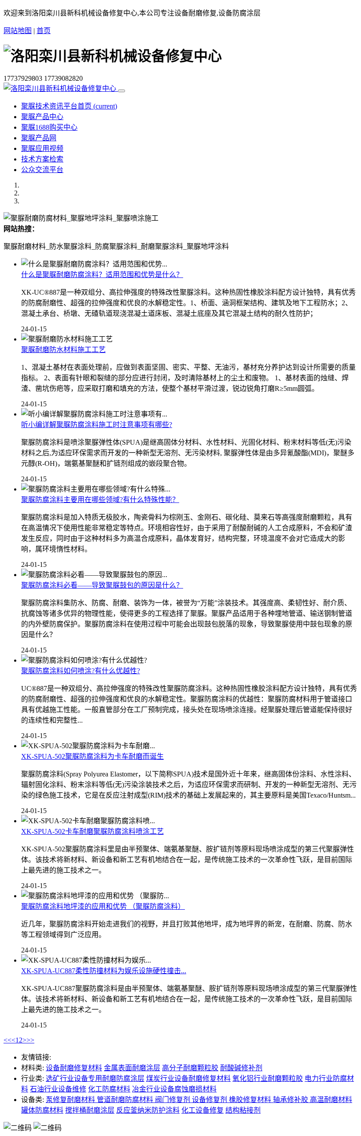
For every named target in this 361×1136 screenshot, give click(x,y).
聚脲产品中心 (42, 116)
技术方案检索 (42, 159)
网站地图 (18, 30)
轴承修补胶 (291, 1099)
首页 (44, 30)
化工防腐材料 (109, 1089)
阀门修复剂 (173, 1099)
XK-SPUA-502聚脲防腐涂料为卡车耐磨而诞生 (92, 756)
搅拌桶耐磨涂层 (89, 1110)
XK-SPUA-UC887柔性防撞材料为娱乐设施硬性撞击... (103, 971)
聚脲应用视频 (42, 148)
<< (7, 1040)
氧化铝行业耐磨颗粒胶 (267, 1078)
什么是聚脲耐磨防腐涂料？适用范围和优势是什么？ (102, 274)
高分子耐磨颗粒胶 (190, 1068)
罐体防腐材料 (42, 1110)
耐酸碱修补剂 (241, 1068)
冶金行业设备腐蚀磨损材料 (174, 1089)
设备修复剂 (210, 1099)
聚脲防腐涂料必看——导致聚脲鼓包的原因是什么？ (102, 585)
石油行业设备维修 (58, 1089)
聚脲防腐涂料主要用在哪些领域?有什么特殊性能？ (100, 499)
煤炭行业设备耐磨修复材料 (188, 1078)
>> (30, 1040)
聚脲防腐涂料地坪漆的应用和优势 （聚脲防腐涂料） (103, 906)
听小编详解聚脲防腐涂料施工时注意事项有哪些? (96, 424)
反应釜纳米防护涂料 (148, 1110)
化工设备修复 (202, 1110)
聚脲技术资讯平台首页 (69, 106)
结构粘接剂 (243, 1110)
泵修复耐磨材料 (71, 1099)
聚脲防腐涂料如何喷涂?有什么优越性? (80, 671)
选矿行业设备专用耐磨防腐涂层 (95, 1078)
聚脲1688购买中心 (49, 127)
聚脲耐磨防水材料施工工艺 (63, 349)
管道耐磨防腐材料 (126, 1099)
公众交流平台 (42, 169)
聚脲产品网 (38, 138)
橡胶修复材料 (251, 1099)
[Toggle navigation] (121, 91)
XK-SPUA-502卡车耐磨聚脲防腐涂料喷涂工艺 (92, 831)
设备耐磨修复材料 (74, 1068)
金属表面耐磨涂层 (132, 1068)
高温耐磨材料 (331, 1099)
